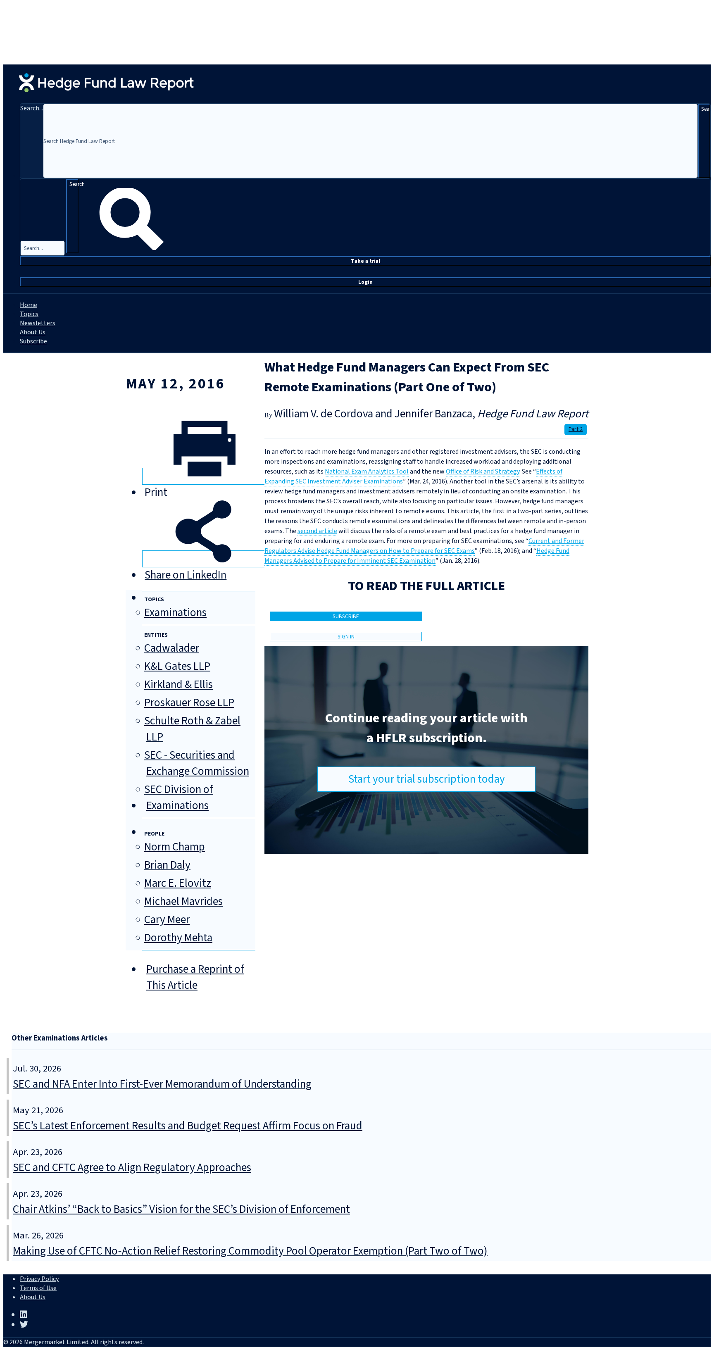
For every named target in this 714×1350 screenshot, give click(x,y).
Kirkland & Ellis (178, 684)
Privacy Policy (39, 1278)
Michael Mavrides (183, 901)
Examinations (175, 613)
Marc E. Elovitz (177, 883)
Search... (31, 108)
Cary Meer (167, 920)
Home (28, 305)
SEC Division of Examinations (178, 797)
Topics (29, 314)
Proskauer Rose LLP (189, 703)
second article (317, 531)
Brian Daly (167, 865)
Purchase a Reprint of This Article (195, 977)
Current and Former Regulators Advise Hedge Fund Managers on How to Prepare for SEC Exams (424, 545)
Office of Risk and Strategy (482, 471)
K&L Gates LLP (177, 666)
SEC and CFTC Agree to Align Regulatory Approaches (132, 1168)
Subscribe (33, 341)
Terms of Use (38, 1288)
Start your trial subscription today (426, 779)
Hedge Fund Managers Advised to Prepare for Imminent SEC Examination (416, 555)
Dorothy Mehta (178, 938)
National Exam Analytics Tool (367, 471)
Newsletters (37, 323)
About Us (32, 332)
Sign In (346, 636)
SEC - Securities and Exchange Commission (196, 763)
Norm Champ (174, 847)
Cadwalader (171, 648)
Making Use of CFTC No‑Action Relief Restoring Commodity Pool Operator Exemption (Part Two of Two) (250, 1251)
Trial (365, 261)
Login (365, 282)
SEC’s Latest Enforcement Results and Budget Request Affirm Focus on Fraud (187, 1126)
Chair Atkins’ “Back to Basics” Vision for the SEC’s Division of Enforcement (181, 1209)
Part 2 (576, 429)
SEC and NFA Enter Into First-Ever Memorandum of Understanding (162, 1084)
